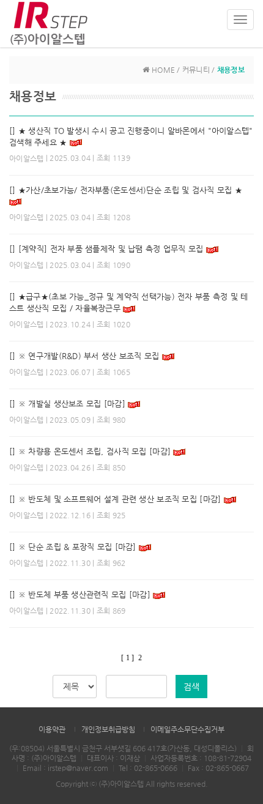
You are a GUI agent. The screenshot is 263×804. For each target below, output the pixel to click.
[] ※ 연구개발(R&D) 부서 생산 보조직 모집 (84, 355)
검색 (191, 686)
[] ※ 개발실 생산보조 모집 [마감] (67, 403)
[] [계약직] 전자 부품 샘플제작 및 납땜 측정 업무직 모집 (106, 248)
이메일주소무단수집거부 (187, 729)
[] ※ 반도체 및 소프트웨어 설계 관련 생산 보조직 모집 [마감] (115, 499)
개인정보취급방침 (108, 729)
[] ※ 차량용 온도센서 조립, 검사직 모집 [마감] (90, 451)
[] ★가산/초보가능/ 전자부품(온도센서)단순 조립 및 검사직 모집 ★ (125, 190)
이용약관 (52, 729)
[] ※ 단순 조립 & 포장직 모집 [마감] (72, 546)
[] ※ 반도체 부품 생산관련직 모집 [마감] (81, 594)
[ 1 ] (127, 657)
